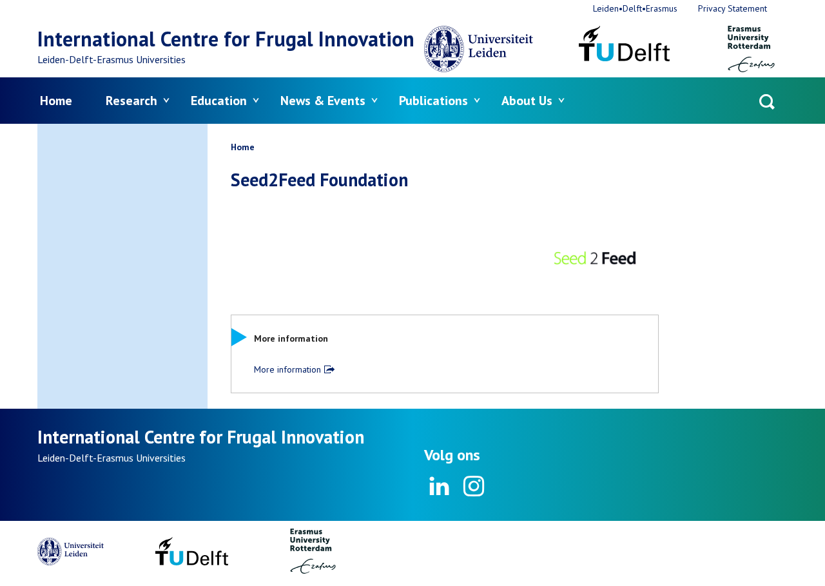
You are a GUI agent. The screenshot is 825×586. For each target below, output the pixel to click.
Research (131, 100)
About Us (526, 100)
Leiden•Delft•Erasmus (635, 8)
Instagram (473, 486)
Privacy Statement (732, 8)
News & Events (322, 100)
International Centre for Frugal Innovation (225, 38)
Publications (433, 100)
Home (56, 100)
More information (287, 369)
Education (219, 100)
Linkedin (439, 486)
